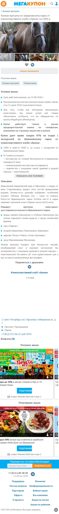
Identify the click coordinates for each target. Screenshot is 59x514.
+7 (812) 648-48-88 (18, 473)
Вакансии (40, 481)
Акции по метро (40, 499)
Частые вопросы (18, 485)
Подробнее (25, 390)
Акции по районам (40, 504)
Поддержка (18, 481)
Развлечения (30, 83)
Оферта (18, 495)
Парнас (8, 330)
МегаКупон (29, 4)
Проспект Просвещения (16, 326)
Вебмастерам (40, 490)
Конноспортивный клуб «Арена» (29, 272)
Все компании (40, 495)
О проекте (18, 499)
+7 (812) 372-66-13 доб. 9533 (17, 334)
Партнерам (18, 490)
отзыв (30, 277)
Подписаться (42, 465)
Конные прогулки (11, 11)
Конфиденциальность (40, 485)
